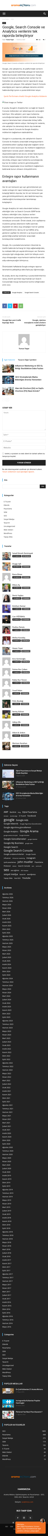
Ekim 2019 (6, 1182)
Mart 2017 (6, 1291)
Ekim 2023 (6, 1014)
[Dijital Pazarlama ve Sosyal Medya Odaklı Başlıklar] (8, 774)
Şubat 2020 (6, 1168)
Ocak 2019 (6, 1214)
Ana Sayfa (5, 19)
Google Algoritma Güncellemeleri (31, 824)
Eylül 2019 (6, 1186)
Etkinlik (6, 505)
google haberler (32, 839)
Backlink (13, 812)
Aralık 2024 (6, 964)
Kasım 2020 (6, 1137)
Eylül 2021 (6, 1101)
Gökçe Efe (16, 722)
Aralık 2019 (6, 1175)
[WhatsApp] (20, 306)
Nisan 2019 (6, 1204)
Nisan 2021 (6, 1119)
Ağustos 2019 (7, 1189)
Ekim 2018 (6, 1225)
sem (33, 866)
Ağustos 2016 (7, 1316)
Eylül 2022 (6, 1059)
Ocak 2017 (6, 1299)
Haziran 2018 (7, 1239)
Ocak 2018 (6, 1256)
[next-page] (7, 399)
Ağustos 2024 (7, 978)
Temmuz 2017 (7, 1277)
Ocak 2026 (6, 918)
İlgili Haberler (9, 360)
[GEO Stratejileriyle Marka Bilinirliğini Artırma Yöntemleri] (8, 380)
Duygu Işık (16, 564)
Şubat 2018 (6, 1253)
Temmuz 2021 (7, 1109)
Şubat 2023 (6, 1042)
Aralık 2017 (6, 1260)
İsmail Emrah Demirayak (22, 553)
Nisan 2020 (6, 1161)
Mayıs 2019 (6, 1200)
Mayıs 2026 (6, 904)
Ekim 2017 (6, 1267)
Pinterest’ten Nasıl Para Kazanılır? (29, 1412)
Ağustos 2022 (7, 1063)
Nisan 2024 (6, 992)
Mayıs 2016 (6, 1327)
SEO (12, 19)
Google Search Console (32, 292)
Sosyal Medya (9, 519)
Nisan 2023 (6, 1035)
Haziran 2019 (7, 1196)
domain (6, 816)
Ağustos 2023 (7, 1021)
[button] (4, 14)
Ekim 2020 (6, 1140)
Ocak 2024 (6, 1003)
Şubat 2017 (6, 1295)
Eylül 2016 (6, 1313)
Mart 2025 (6, 954)
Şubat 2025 (6, 957)
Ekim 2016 (6, 1309)
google (9, 819)
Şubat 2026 (6, 915)
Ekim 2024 (6, 971)
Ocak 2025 (6, 961)
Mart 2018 (6, 1249)
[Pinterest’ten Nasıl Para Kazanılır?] (8, 1415)
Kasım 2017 (6, 1263)
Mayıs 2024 (6, 989)
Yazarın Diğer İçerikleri (27, 360)
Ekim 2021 (6, 1098)
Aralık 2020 (6, 1133)
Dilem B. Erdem (18, 733)
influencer (7, 858)
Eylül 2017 (6, 1270)
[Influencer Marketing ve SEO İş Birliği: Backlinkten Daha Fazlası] (8, 368)
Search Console (24, 866)
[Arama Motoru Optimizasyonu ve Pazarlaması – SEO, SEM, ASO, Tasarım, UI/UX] (24, 5)
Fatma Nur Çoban (19, 669)
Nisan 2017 (6, 1288)
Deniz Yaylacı (17, 595)
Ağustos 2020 (7, 1147)
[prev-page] (3, 399)
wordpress (31, 874)
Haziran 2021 (7, 1112)
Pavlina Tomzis (18, 627)
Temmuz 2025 (7, 940)
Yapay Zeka (8, 537)
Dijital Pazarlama (29, 812)
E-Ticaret (7, 502)
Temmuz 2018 (7, 1235)
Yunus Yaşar (10, 39)
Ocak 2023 (6, 1045)
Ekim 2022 (6, 1056)
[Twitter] (10, 306)
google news (29, 843)
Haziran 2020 (7, 1154)
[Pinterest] (15, 306)
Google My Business (14, 843)
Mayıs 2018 (6, 1242)
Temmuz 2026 (7, 897)
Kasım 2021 (6, 1094)
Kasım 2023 (6, 1010)
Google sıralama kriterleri (14, 854)
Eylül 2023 (6, 1017)
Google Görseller (24, 835)
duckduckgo (13, 816)
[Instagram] (24, 1517)
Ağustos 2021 (7, 1105)
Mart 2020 (6, 1165)
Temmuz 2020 (7, 1151)
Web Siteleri (8, 530)
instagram (31, 858)
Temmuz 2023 (7, 1024)
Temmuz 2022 (7, 1066)
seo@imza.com (27, 1502)
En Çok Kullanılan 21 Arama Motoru (29, 1389)
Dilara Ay (16, 585)
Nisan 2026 (6, 908)
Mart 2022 (6, 1080)
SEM (5, 512)
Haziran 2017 (7, 1281)
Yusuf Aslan (17, 690)
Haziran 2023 (7, 1028)
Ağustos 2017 (7, 1274)
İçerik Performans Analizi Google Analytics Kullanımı (25, 96)
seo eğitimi (15, 870)
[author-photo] (24, 345)
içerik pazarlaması (10, 862)
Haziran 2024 (7, 985)
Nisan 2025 (6, 950)
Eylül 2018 (6, 1228)
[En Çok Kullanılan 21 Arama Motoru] (8, 1390)
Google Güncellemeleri (15, 839)
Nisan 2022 (6, 1077)
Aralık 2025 (6, 922)
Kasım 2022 (6, 1052)
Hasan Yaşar (17, 648)
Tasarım (7, 523)
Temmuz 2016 (7, 1320)
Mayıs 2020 (6, 1158)
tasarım (23, 874)
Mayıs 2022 (6, 1073)
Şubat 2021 (6, 1126)
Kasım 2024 (6, 968)
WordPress (8, 533)
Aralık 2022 (6, 1049)
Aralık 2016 (6, 1302)
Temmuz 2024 (7, 982)
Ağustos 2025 (7, 936)
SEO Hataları (24, 870)
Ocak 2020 (6, 1172)
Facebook (31, 816)
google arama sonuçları (11, 835)
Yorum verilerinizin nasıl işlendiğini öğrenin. (18, 472)
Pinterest (7, 866)
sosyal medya (11, 874)
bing (19, 812)
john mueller (25, 862)
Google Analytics (17, 292)
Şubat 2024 (6, 999)
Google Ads (22, 820)
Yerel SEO (17, 878)
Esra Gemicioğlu (19, 659)
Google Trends (31, 854)
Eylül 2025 (6, 933)
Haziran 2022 (7, 1070)
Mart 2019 (6, 1207)
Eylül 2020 (6, 1144)
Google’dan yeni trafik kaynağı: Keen (11, 321)
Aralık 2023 (6, 1006)
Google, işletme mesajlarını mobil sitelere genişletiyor (35, 322)
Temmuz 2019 (7, 1193)
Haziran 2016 (7, 1323)
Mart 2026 (6, 911)
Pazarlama (8, 509)
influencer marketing (18, 858)
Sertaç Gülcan (18, 711)
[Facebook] (4, 306)
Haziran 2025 (7, 943)
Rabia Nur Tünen (19, 680)
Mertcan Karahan (19, 743)
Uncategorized (9, 526)
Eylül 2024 (6, 975)
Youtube (26, 878)
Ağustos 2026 (7, 894)
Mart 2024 (6, 996)
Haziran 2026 (7, 901)
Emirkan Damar (19, 606)
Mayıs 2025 (6, 947)
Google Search (11, 847)
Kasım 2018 (6, 1221)
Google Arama (29, 831)
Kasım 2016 (6, 1306)
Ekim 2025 (6, 929)
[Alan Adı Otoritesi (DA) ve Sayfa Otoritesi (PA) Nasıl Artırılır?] (8, 391)
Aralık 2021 (6, 1091)
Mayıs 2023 (6, 1031)
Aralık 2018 (6, 1218)
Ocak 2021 (6, 1130)
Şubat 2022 (6, 1084)
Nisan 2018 (6, 1246)
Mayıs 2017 (6, 1284)
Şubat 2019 (6, 1211)
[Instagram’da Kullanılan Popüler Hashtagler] (8, 1403)
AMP (6, 812)
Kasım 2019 (6, 1179)
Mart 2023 (6, 1038)
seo (6, 870)
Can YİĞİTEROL (18, 616)
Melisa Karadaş (18, 638)
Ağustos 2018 (7, 1232)
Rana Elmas (17, 574)
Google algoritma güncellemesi (17, 827)
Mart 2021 (6, 1123)
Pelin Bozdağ (17, 701)
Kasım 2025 (6, 926)
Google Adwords (11, 823)
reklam (14, 866)
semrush (38, 866)
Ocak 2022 (6, 1087)
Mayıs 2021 (6, 1116)
